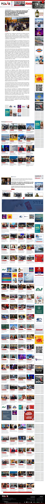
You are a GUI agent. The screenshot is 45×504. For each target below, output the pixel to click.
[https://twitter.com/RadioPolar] (12, 3)
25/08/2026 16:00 (4, 464)
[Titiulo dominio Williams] (13, 428)
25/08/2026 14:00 (4, 476)
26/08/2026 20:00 (4, 339)
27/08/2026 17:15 (13, 249)
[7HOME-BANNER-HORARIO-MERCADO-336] (39, 275)
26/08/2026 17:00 (21, 359)
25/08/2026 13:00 (12, 476)
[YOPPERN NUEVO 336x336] (39, 45)
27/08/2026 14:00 (14, 176)
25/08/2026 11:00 (29, 476)
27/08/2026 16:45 (29, 249)
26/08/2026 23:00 (29, 319)
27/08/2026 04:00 (21, 309)
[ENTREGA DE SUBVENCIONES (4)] (13, 288)
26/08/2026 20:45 (21, 329)
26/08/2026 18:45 (4, 349)
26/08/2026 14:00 (12, 369)
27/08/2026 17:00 (21, 249)
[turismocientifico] (22, 288)
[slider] (37, 502)
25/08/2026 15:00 (29, 464)
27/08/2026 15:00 (21, 260)
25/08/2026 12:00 (21, 476)
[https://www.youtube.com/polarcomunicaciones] (12, 5)
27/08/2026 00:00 (21, 319)
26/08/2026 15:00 (4, 369)
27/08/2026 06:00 (4, 309)
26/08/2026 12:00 (29, 369)
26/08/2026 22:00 (4, 329)
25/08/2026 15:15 (21, 464)
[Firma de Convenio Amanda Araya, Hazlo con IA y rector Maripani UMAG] (22, 428)
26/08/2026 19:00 (29, 339)
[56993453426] (12, 1)
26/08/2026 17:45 (4, 359)
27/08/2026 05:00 (12, 309)
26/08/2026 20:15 (29, 329)
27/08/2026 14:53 (29, 260)
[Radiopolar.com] (1, 7)
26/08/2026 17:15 (12, 359)
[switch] (32, 502)
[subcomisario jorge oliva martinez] (30, 428)
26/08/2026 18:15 (21, 349)
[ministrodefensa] (6, 184)
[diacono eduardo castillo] (13, 487)
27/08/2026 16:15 (4, 260)
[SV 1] (22, 487)
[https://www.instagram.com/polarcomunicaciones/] (12, 4)
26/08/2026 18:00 (29, 349)
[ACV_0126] (30, 288)
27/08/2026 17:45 (4, 249)
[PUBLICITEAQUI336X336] (39, 461)
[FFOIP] (30, 487)
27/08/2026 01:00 (12, 319)
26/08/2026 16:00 (29, 359)
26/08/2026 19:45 (12, 339)
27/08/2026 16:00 (13, 260)
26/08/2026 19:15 (21, 339)
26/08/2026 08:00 (29, 379)
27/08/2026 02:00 (4, 319)
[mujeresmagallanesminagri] (5, 487)
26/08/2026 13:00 (21, 369)
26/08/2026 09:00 (21, 379)
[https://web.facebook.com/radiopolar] (12, 2)
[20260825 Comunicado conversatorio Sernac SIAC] (5, 428)
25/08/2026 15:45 (12, 464)
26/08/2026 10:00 (12, 379)
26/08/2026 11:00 (4, 379)
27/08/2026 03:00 (29, 309)
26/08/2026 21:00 (12, 329)
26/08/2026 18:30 (12, 349)
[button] (43, 2)
